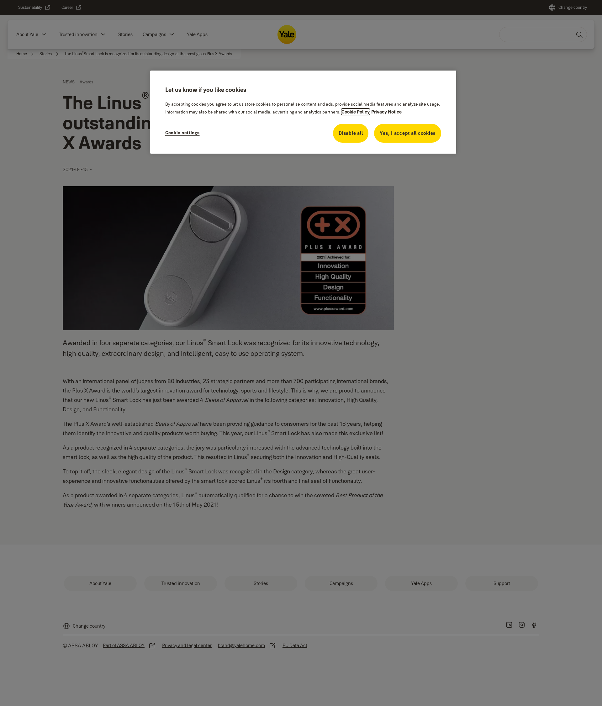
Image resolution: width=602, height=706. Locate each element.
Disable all (351, 133)
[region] (303, 112)
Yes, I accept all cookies (408, 133)
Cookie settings (182, 132)
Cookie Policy (355, 112)
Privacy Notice (386, 112)
